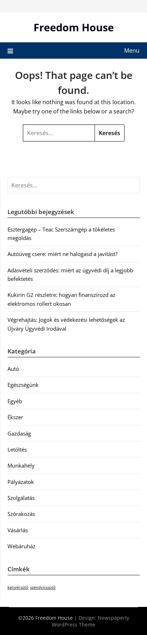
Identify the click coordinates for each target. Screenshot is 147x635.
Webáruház (21, 546)
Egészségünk (23, 384)
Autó (13, 368)
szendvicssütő (43, 587)
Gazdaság (19, 433)
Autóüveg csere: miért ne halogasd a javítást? (62, 253)
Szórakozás (21, 513)
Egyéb (14, 401)
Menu (132, 50)
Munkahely (21, 465)
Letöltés (17, 449)
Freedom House (74, 27)
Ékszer (15, 417)
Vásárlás (17, 530)
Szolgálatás (21, 497)
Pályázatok (20, 481)
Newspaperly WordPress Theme (90, 621)
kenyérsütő (18, 587)
